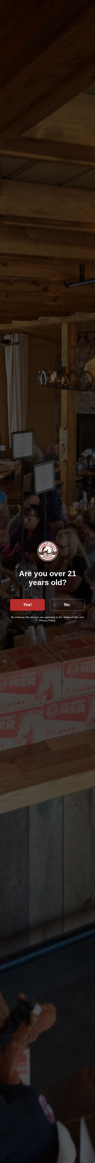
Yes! (27, 605)
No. (67, 605)
